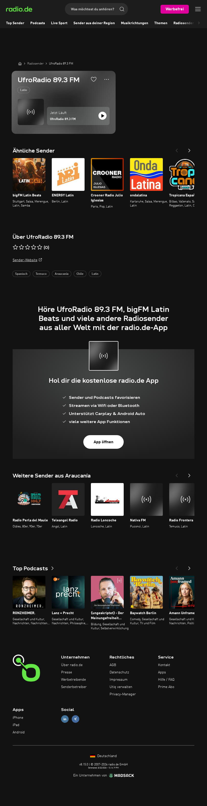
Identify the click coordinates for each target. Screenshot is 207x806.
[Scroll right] (199, 23)
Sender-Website (25, 260)
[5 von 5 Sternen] (40, 247)
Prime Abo (166, 687)
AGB (113, 665)
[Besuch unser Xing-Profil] (75, 719)
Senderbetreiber (74, 687)
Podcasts (37, 23)
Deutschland (106, 756)
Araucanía (61, 274)
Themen (160, 23)
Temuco (41, 274)
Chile (80, 274)
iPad (16, 725)
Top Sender (15, 23)
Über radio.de (72, 665)
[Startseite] (20, 64)
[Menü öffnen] (198, 9)
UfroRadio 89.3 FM (63, 119)
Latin (23, 90)
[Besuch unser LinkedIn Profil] (65, 719)
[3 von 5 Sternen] (27, 247)
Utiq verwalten (121, 687)
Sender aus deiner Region (94, 23)
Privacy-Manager (123, 694)
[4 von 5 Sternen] (34, 247)
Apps (162, 672)
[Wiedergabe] (102, 116)
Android (19, 732)
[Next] (189, 149)
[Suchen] (122, 9)
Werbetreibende (73, 679)
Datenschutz (119, 672)
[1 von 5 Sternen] (15, 247)
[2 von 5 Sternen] (21, 247)
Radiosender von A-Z (190, 23)
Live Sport (59, 23)
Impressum (118, 679)
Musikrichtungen (134, 23)
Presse (66, 672)
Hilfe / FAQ (166, 679)
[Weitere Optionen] (107, 79)
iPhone (18, 718)
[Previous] (177, 149)
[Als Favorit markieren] (94, 79)
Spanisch (21, 274)
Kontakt (164, 665)
